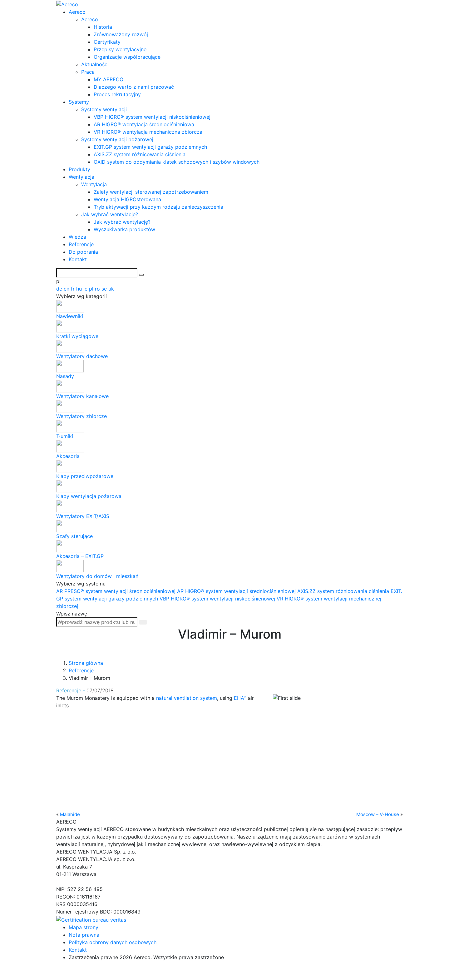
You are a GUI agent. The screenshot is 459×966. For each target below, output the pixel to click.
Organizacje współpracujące (127, 57)
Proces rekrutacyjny (117, 94)
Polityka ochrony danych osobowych (112, 942)
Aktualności (95, 64)
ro (98, 289)
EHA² (240, 698)
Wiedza (77, 237)
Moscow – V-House (377, 814)
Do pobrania (83, 252)
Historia (103, 27)
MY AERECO (108, 79)
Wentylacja (81, 177)
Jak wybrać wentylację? (109, 214)
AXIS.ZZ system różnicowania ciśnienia (139, 154)
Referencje (81, 244)
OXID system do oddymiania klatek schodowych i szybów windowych (176, 162)
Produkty (79, 169)
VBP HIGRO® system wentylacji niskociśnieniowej (152, 117)
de (60, 289)
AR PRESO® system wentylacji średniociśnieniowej (116, 591)
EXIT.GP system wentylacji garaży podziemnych (150, 147)
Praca (88, 72)
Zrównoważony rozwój (121, 34)
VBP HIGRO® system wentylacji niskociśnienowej (218, 598)
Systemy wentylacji (104, 109)
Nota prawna (84, 935)
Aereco (77, 12)
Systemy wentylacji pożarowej (117, 139)
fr (73, 289)
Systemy (79, 102)
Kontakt (78, 259)
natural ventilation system (186, 698)
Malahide (70, 814)
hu (79, 289)
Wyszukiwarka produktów (124, 229)
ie (86, 289)
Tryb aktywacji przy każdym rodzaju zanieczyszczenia (158, 207)
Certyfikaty (107, 42)
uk (111, 289)
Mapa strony (83, 927)
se (104, 289)
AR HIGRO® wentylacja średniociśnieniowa (144, 124)
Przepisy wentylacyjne (120, 49)
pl (92, 289)
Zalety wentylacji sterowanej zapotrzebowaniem (151, 192)
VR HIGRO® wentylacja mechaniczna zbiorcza (148, 132)
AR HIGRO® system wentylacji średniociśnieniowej (237, 591)
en (67, 289)
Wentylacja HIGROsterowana (127, 199)
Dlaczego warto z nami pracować (134, 87)
